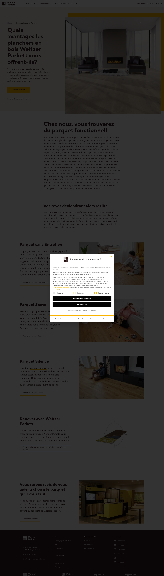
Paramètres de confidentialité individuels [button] (82, 310)
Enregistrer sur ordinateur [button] (82, 298)
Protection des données (85, 319)
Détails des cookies (61, 319)
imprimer (106, 319)
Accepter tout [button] (82, 304)
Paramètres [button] (56, 289)
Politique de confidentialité (61, 287)
